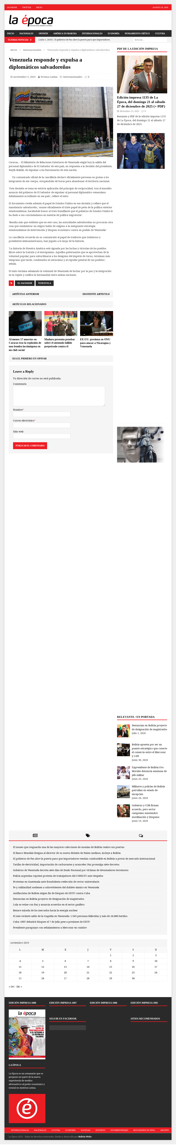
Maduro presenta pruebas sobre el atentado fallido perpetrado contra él (59, 343)
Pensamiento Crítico (137, 33)
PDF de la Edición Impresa (137, 48)
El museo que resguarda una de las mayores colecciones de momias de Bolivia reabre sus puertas (68, 847)
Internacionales (92, 33)
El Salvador (25, 283)
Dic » (19, 986)
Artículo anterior (25, 294)
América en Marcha (65, 33)
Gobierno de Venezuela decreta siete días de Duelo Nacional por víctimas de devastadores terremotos (70, 870)
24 (156, 972)
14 (88, 966)
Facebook (12, 7)
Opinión (43, 33)
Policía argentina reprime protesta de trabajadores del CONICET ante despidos (58, 875)
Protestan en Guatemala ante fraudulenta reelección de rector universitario (56, 881)
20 (65, 972)
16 (133, 966)
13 (65, 966)
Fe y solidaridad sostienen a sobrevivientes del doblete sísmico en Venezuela (56, 887)
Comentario (19, 383)
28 (88, 978)
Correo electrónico (23, 420)
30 (133, 978)
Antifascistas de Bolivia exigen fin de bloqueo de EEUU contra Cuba (51, 893)
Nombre (18, 409)
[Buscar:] (150, 39)
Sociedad (85, 1130)
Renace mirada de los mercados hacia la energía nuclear (45, 910)
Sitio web (18, 431)
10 (156, 961)
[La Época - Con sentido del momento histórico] (30, 20)
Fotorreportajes (119, 1130)
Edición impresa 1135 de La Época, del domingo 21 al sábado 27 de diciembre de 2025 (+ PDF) (141, 101)
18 (20, 972)
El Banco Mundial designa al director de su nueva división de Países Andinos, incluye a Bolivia (67, 853)
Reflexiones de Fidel (144, 1130)
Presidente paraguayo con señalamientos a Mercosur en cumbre (50, 927)
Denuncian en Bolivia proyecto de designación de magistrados (48, 898)
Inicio (39, 7)
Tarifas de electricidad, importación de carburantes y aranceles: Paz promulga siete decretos (66, 864)
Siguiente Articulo (96, 294)
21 (88, 972)
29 (110, 978)
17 (156, 966)
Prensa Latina (49, 76)
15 (110, 966)
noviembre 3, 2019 (24, 76)
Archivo (164, 1130)
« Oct (11, 986)
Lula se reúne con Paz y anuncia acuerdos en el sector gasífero (49, 904)
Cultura (160, 33)
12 (42, 966)
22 (110, 972)
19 (42, 972)
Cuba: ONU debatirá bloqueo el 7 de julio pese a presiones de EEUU (51, 921)
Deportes (100, 1130)
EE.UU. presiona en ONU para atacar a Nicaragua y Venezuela (95, 343)
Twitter (26, 7)
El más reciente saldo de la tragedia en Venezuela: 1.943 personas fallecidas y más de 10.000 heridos (70, 916)
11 (20, 966)
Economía (113, 33)
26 (42, 978)
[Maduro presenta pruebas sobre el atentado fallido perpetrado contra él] (60, 333)
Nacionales (26, 33)
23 (133, 972)
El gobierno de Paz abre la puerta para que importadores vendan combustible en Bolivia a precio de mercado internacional (84, 858)
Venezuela (44, 283)
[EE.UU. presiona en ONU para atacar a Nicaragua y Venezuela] (96, 333)
